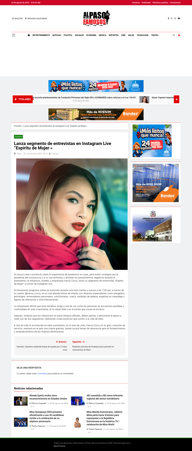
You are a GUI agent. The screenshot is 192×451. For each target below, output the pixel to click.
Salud (131, 35)
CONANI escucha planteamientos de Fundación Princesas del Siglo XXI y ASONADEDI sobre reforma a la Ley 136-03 (60, 97)
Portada (17, 126)
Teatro (154, 35)
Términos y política (160, 3)
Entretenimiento (41, 35)
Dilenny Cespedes (39, 403)
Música (102, 35)
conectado (42, 373)
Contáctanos (175, 3)
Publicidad (146, 3)
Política (68, 35)
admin (19, 153)
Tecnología (143, 35)
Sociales (79, 35)
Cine (123, 35)
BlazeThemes (59, 446)
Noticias (57, 35)
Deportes (113, 35)
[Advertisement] (96, 58)
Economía (91, 35)
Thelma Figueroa (38, 426)
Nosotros (136, 3)
